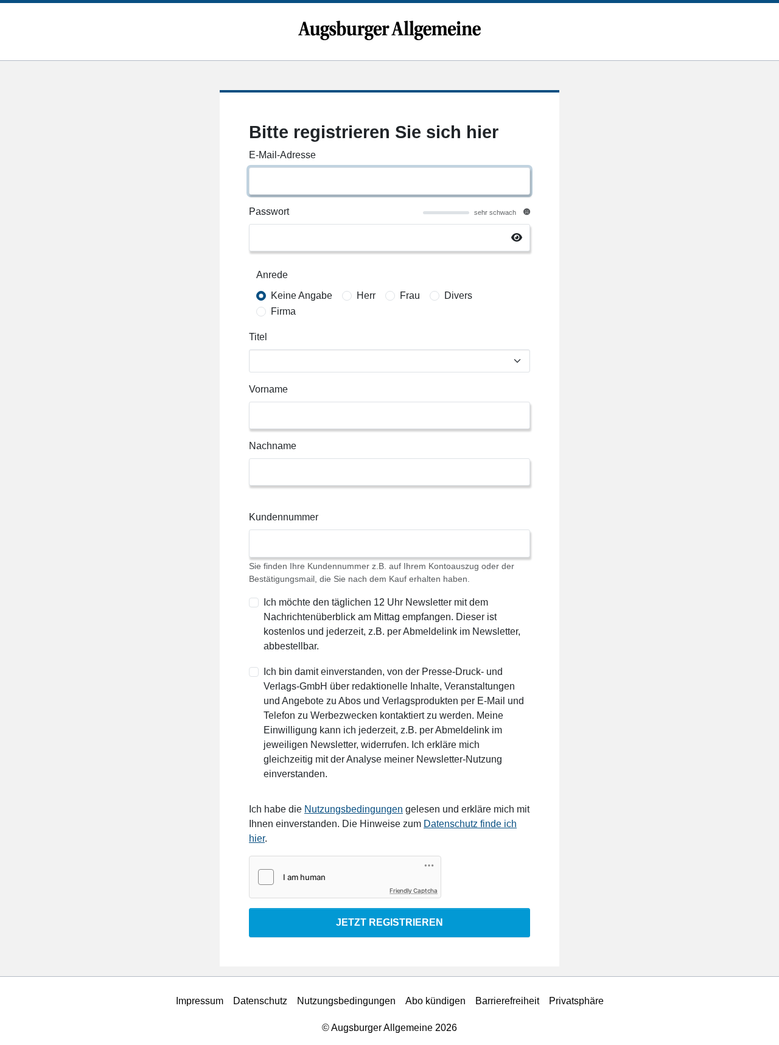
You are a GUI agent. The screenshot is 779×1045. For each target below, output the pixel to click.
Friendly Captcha (414, 890)
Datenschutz (260, 1001)
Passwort (269, 211)
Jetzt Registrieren (389, 922)
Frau (410, 295)
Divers (458, 295)
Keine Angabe (301, 295)
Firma (283, 311)
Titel (258, 337)
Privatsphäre (576, 1001)
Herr (366, 295)
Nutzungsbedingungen (353, 809)
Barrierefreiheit (507, 1001)
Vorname (268, 389)
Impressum (199, 1001)
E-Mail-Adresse (282, 155)
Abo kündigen (435, 1001)
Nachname (272, 446)
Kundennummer (283, 517)
